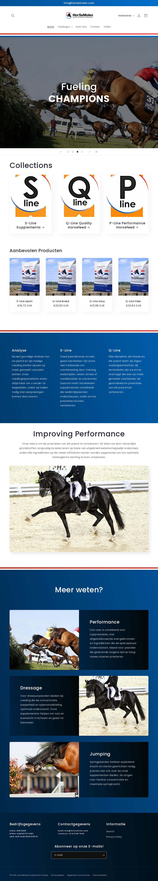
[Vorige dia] (60, 151)
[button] (13, 15)
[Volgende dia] (89, 151)
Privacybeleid (57, 875)
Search (110, 831)
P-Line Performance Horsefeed (127, 225)
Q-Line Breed (60, 301)
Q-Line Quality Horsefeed (79, 225)
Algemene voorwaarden (78, 875)
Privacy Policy (114, 836)
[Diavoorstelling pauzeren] (97, 151)
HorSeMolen (23, 875)
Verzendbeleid (100, 875)
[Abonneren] (103, 855)
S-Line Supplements (29, 225)
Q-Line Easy (97, 301)
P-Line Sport (25, 301)
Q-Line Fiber (133, 301)
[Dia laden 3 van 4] (77, 151)
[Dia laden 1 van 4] (68, 151)
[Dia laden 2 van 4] (73, 151)
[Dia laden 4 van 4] (82, 151)
